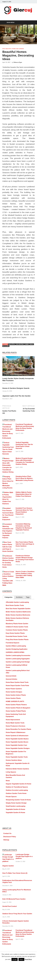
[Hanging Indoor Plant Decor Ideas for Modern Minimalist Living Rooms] (8, 476)
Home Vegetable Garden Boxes (17, 742)
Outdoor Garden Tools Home (16, 793)
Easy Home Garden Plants (15, 633)
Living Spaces (11, 772)
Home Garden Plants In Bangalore (18, 708)
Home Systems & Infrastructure (17, 735)
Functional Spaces (12, 643)
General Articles (11, 679)
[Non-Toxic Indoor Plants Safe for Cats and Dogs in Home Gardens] (8, 542)
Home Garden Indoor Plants (16, 695)
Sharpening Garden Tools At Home (18, 800)
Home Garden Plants (13, 698)
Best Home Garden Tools (15, 605)
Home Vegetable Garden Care (16, 745)
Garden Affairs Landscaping (16, 646)
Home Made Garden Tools (15, 723)
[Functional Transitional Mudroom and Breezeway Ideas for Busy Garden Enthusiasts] (8, 424)
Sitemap (6, 840)
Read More (28, 959)
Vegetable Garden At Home (15, 809)
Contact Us (7, 833)
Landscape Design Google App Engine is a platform (24, 856)
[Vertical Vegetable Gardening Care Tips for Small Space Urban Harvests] (8, 442)
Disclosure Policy (9, 836)
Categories (8, 597)
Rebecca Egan (18, 62)
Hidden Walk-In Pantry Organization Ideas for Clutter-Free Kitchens (24, 494)
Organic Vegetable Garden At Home (18, 784)
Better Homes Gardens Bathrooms (18, 612)
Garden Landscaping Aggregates (18, 658)
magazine (6, 346)
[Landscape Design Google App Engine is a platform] (8, 854)
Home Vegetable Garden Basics (17, 739)
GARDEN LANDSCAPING (15, 652)
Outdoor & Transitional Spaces (17, 787)
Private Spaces (11, 796)
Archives (19, 597)
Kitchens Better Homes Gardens (17, 769)
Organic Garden (8, 866)
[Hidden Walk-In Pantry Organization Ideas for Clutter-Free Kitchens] (8, 492)
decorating (20, 344)
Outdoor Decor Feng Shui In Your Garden (17, 913)
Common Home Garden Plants (17, 630)
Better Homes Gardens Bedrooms (18, 615)
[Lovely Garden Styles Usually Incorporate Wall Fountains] (18, 366)
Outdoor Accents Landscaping (17, 790)
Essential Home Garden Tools (16, 636)
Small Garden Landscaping (15, 806)
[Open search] (32, 22)
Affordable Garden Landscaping (17, 602)
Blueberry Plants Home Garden (17, 623)
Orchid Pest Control (9, 906)
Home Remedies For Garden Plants (18, 729)
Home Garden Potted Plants (16, 711)
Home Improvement (13, 719)
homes (27, 344)
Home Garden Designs (14, 692)
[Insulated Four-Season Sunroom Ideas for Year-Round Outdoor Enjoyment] (8, 508)
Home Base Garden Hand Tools (17, 682)
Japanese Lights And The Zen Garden (16, 396)
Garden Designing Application (16, 649)
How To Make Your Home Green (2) (14, 873)
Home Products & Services (15, 726)
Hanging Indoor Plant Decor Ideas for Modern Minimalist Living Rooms (24, 478)
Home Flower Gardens (14, 688)
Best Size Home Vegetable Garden (18, 608)
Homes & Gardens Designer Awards (15, 388)
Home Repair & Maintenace (15, 732)
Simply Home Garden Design (16, 803)
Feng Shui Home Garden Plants (17, 639)
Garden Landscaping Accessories (18, 655)
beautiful (12, 344)
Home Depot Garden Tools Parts (17, 685)
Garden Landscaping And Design (18, 662)
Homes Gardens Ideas (14, 760)
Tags (28, 597)
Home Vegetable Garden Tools (17, 757)
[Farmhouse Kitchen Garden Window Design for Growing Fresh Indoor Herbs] (8, 556)
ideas (31, 344)
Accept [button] (15, 959)
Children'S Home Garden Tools (17, 627)
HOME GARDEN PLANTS (15, 701)
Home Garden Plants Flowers (16, 704)
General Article (11, 676)
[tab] (8, 597)
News (8, 780)
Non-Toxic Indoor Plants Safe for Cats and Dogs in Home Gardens (25, 544)
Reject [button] (21, 959)
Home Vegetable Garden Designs (18, 748)
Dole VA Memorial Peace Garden (14, 899)
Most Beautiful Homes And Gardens (13, 48)
